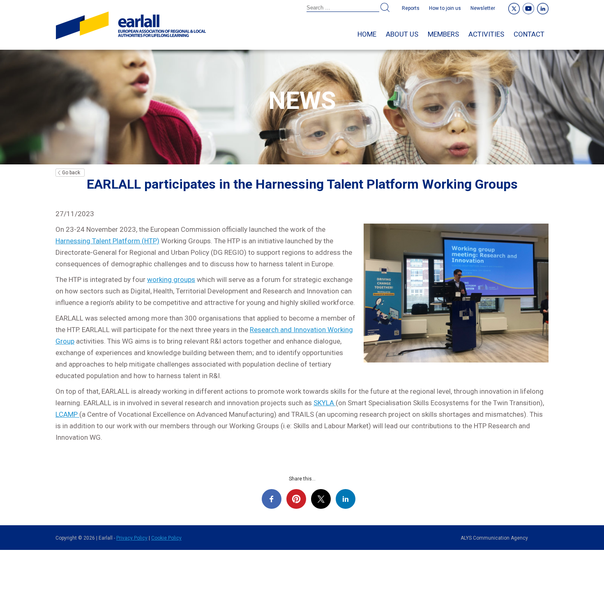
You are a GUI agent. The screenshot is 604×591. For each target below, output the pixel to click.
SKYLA (325, 403)
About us (402, 34)
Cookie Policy (166, 538)
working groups (171, 279)
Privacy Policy (132, 538)
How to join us (445, 8)
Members (443, 34)
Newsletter (482, 8)
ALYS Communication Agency (494, 538)
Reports (411, 8)
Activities (486, 34)
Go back (71, 172)
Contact (529, 34)
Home (366, 34)
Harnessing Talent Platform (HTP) (107, 241)
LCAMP (67, 414)
